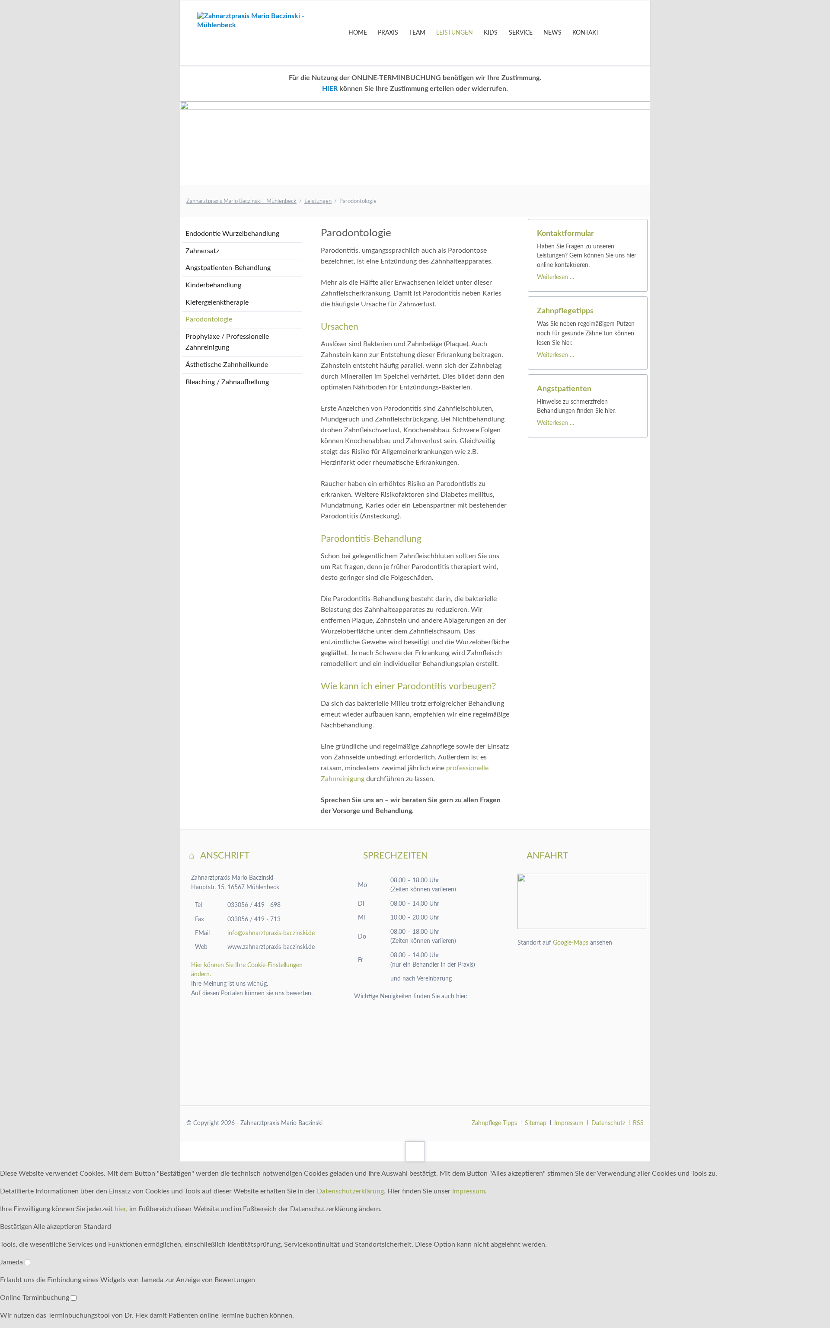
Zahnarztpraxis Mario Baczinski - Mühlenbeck (241, 201)
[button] (16, 1226)
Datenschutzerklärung (350, 1191)
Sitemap (535, 1123)
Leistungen (318, 201)
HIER (330, 88)
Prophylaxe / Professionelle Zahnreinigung (227, 342)
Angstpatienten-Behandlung (228, 267)
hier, (121, 1209)
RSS (638, 1123)
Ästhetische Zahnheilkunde (226, 364)
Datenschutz (608, 1123)
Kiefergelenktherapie (217, 302)
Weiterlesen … (556, 277)
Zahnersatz (202, 251)
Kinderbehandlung (213, 285)
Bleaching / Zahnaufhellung (227, 382)
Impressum (569, 1123)
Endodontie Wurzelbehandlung (232, 233)
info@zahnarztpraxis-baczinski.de (271, 933)
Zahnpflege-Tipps (494, 1123)
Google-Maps (570, 943)
